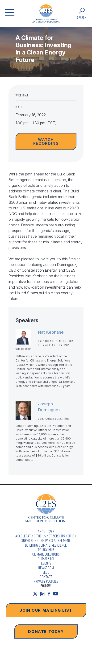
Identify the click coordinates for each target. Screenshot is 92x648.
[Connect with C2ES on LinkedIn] (44, 594)
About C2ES (46, 531)
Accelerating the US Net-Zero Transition (45, 536)
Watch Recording (46, 141)
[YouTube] (57, 594)
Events (46, 563)
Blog (46, 572)
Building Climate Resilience (46, 545)
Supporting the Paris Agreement (46, 540)
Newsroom (46, 568)
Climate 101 (46, 559)
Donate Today (46, 631)
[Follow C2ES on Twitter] (36, 594)
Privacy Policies (46, 581)
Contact (46, 577)
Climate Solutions (45, 554)
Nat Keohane (51, 332)
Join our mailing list (46, 610)
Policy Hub (46, 550)
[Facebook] (50, 594)
